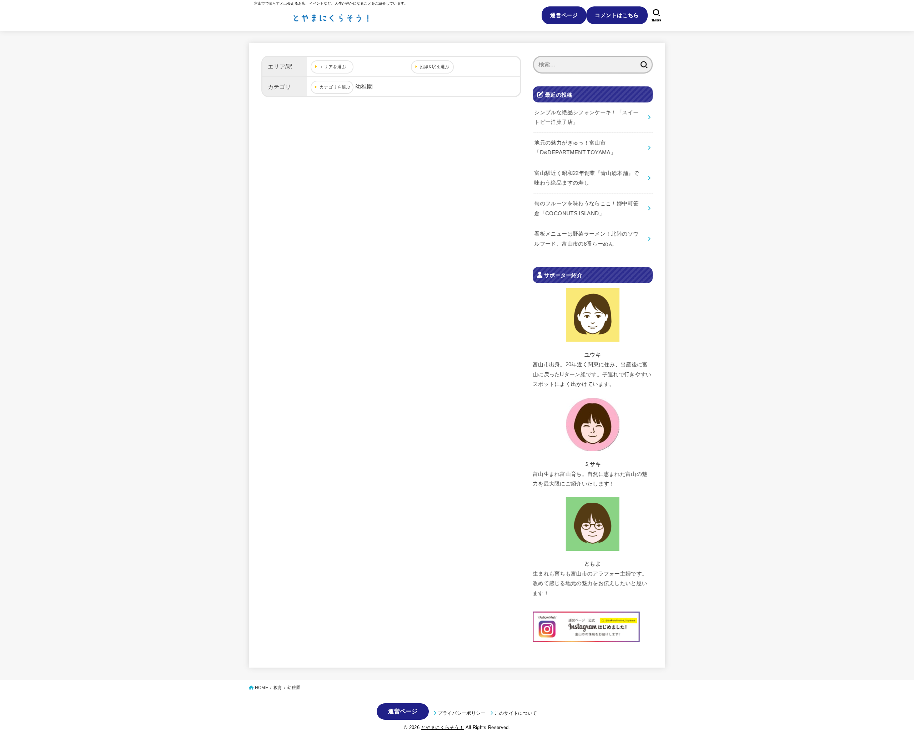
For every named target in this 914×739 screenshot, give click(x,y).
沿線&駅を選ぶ (435, 66)
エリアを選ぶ (333, 66)
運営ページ (564, 15)
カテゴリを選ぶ (335, 87)
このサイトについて (515, 713)
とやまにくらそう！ (442, 727)
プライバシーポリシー (461, 713)
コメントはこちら (617, 15)
